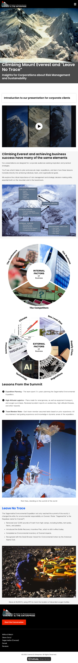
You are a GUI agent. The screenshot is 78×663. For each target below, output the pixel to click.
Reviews (5, 646)
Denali (4, 643)
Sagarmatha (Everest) (10, 640)
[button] (39, 126)
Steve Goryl (6, 637)
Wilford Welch (7, 634)
